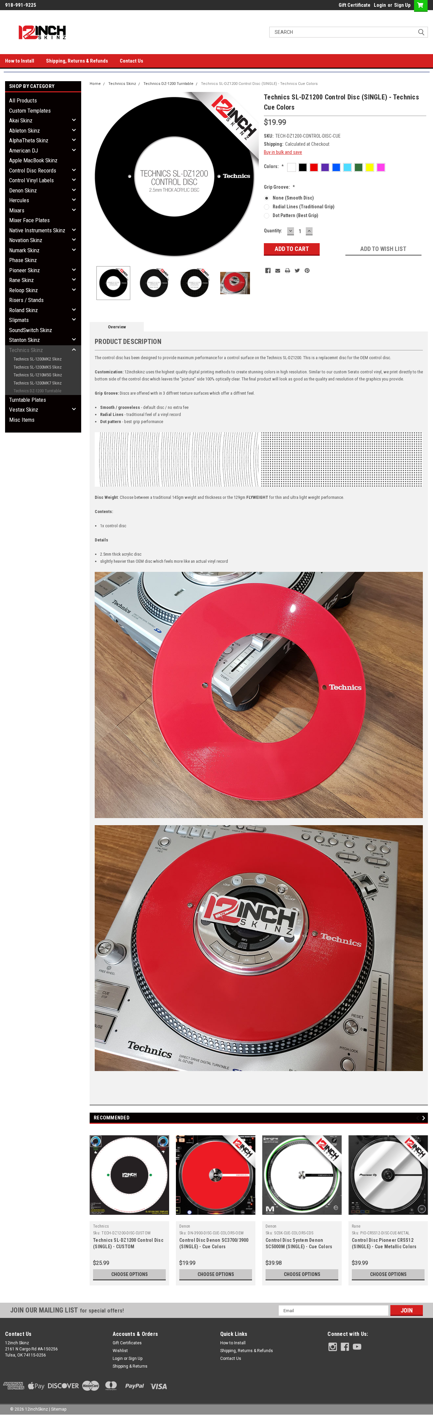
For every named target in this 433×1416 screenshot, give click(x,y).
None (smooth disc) (293, 198)
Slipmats (19, 320)
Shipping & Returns (130, 1366)
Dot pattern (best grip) (295, 215)
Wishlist (120, 1350)
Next (252, 176)
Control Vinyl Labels (31, 180)
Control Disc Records (32, 170)
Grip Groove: (279, 187)
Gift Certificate (354, 5)
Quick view (129, 1216)
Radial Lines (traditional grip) (304, 206)
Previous (96, 176)
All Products (23, 100)
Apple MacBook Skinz (33, 160)
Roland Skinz (23, 310)
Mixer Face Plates (29, 220)
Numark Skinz (24, 250)
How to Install (19, 61)
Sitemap (58, 1409)
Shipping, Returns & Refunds (77, 61)
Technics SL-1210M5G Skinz (38, 374)
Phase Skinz (23, 260)
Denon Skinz (23, 190)
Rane (356, 1226)
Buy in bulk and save (283, 152)
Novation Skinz (25, 240)
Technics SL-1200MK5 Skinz (38, 367)
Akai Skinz (20, 120)
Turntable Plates (27, 399)
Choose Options (129, 1274)
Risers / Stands (26, 300)
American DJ (23, 150)
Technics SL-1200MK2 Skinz (38, 359)
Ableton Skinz (24, 130)
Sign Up (402, 5)
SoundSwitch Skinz (30, 330)
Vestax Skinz (23, 409)
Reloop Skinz (23, 290)
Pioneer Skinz (24, 270)
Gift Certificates (127, 1343)
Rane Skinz (21, 280)
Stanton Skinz (24, 339)
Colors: (274, 166)
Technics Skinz (26, 350)
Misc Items (22, 419)
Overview (117, 326)
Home (95, 84)
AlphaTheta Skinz (28, 140)
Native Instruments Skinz (37, 230)
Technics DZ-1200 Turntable (37, 390)
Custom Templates (30, 110)
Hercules (19, 200)
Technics (101, 1226)
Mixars (16, 210)
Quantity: (273, 230)
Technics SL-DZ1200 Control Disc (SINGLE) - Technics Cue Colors (259, 84)
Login (380, 5)
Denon (184, 1226)
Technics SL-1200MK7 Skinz (38, 383)
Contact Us (131, 61)
